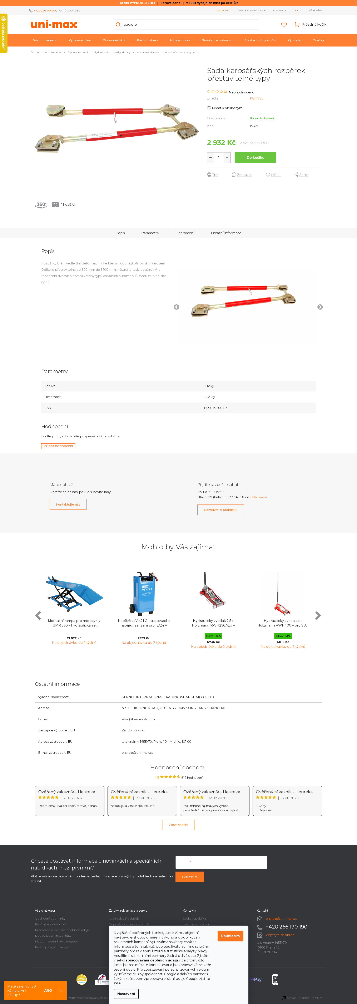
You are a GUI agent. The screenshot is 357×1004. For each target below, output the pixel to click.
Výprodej (223, 10)
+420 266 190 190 (45, 10)
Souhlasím (230, 936)
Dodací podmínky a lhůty (53, 935)
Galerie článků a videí (251, 10)
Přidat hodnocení (58, 446)
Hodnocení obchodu (178, 767)
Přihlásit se (190, 877)
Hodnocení (185, 233)
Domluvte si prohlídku (220, 510)
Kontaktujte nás (68, 504)
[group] (74, 609)
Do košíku (255, 158)
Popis (120, 233)
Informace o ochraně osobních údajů (62, 930)
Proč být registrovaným (52, 947)
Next (319, 306)
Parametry (150, 233)
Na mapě (259, 497)
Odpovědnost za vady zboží (129, 924)
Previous (175, 306)
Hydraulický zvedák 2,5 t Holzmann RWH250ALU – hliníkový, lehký (213, 623)
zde (117, 983)
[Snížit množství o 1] (210, 157)
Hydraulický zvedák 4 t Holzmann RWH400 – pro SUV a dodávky (282, 623)
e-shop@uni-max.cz (281, 919)
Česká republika (194, 918)
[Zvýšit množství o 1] (227, 157)
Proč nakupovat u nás (51, 924)
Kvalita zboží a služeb (124, 918)
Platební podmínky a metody (56, 941)
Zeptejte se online (280, 935)
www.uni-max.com (196, 924)
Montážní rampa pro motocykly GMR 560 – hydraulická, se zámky (74, 623)
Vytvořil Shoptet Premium (304, 997)
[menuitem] (45, 40)
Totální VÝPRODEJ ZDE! (136, 3)
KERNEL (256, 98)
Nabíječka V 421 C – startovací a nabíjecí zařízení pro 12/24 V (144, 623)
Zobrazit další (178, 825)
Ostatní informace (226, 233)
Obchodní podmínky (50, 918)
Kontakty (279, 10)
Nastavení (126, 994)
